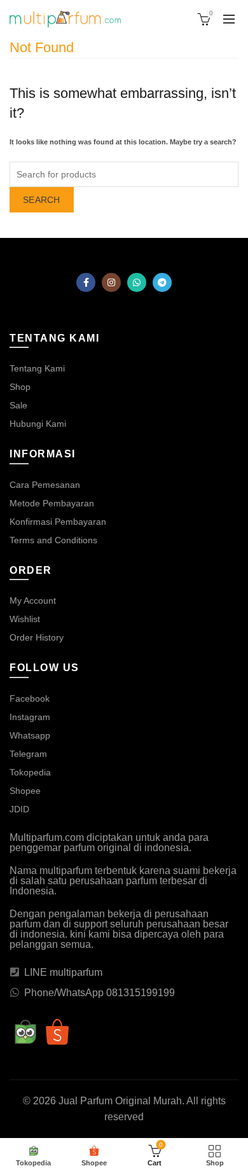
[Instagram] (111, 282)
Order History (37, 637)
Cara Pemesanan (45, 485)
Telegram (28, 754)
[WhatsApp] (136, 282)
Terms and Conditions (53, 540)
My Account (33, 600)
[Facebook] (85, 282)
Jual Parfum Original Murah (120, 1100)
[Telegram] (162, 282)
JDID (19, 809)
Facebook (30, 698)
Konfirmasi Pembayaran (58, 522)
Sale (18, 405)
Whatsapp (30, 735)
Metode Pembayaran (52, 503)
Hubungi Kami (38, 424)
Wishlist (25, 619)
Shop (20, 387)
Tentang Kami (37, 368)
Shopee (25, 791)
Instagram (30, 717)
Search (41, 200)
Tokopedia (30, 772)
